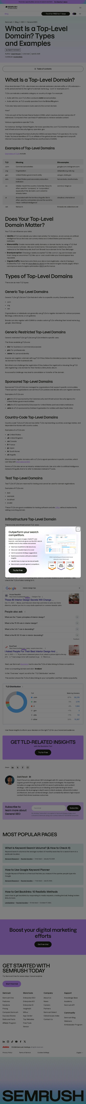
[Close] (78, 529)
